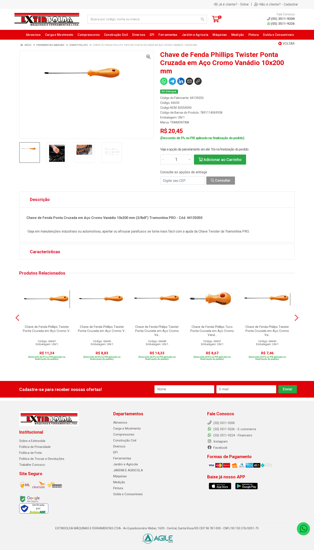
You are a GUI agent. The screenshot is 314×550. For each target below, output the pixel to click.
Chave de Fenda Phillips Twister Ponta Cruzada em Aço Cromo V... (47, 329)
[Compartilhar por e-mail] (189, 81)
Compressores (123, 434)
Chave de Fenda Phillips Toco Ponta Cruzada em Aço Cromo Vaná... (212, 331)
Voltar (288, 44)
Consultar (222, 180)
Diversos (119, 446)
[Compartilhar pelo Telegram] (172, 81)
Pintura (118, 488)
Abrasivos (120, 422)
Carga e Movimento (127, 428)
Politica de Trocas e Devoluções (41, 459)
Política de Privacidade (35, 447)
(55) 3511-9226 (283, 24)
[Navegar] (17, 317)
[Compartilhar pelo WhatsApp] (163, 81)
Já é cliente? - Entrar (233, 4)
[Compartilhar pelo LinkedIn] (181, 81)
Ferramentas (122, 458)
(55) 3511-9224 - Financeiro (232, 435)
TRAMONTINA (179, 122)
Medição (119, 482)
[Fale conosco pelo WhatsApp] (303, 528)
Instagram (220, 441)
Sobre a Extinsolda (32, 441)
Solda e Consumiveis (128, 494)
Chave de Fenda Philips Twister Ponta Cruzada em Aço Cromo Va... (157, 331)
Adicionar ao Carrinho (222, 159)
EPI (115, 452)
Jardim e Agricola (125, 464)
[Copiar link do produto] (198, 81)
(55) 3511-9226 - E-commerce (234, 429)
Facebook (220, 448)
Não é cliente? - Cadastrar (278, 4)
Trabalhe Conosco (32, 465)
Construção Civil (124, 440)
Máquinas (120, 476)
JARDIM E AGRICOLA (128, 470)
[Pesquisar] (202, 19)
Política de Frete (30, 453)
